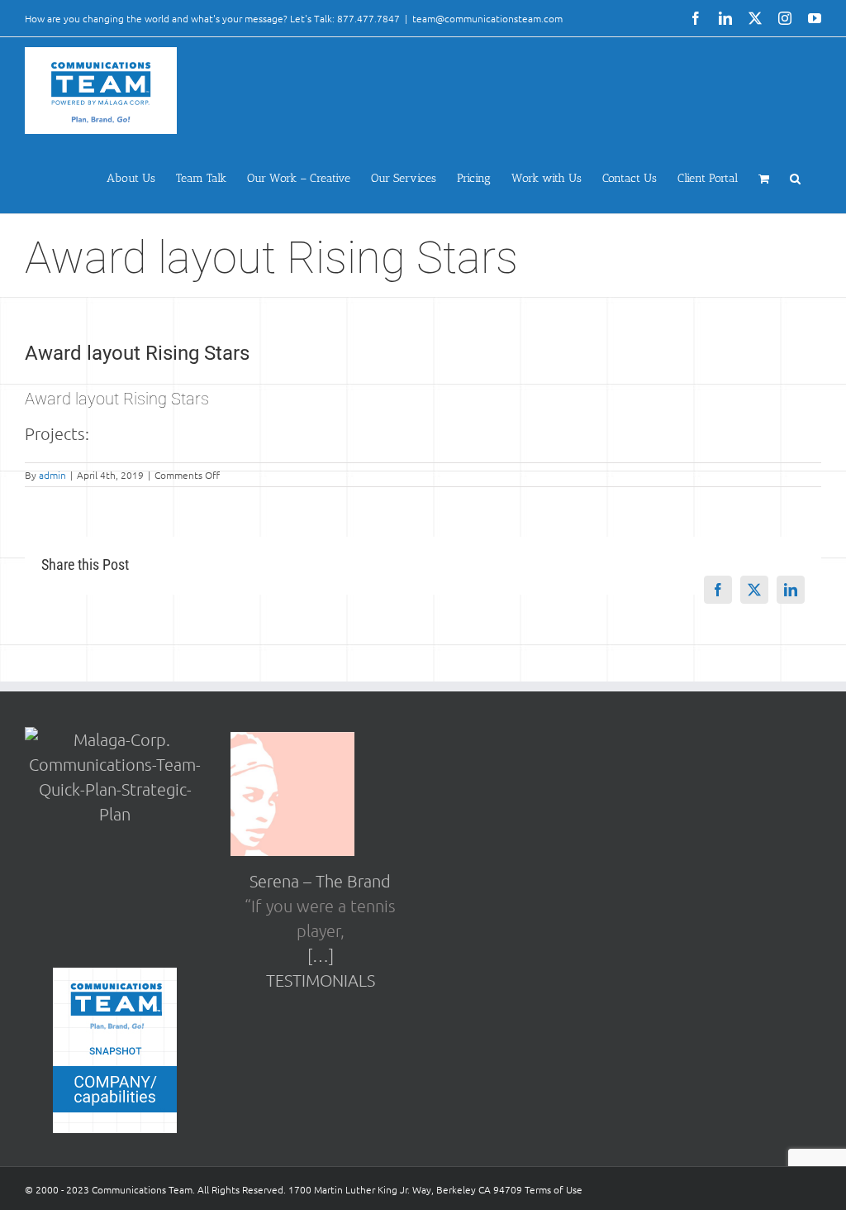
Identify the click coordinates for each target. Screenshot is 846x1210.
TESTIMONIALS (320, 980)
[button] (795, 178)
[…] (320, 955)
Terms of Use (553, 1189)
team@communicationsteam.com (487, 18)
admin (52, 474)
